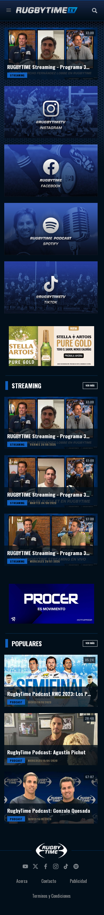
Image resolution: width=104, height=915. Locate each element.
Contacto (48, 881)
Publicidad (78, 881)
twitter (36, 868)
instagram (56, 868)
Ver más (90, 385)
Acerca (21, 881)
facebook (46, 868)
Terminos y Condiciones (51, 896)
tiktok (66, 868)
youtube (26, 868)
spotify (76, 868)
